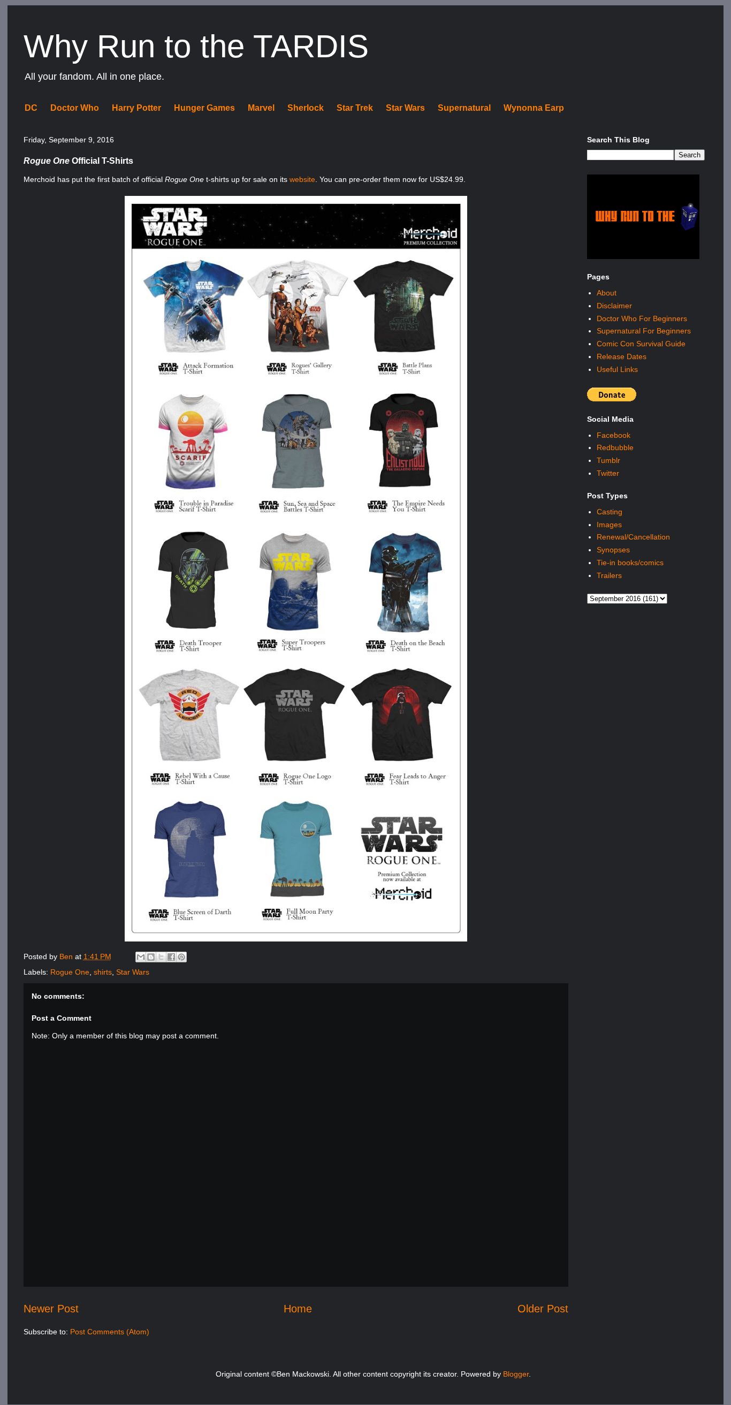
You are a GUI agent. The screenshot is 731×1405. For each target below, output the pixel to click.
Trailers (609, 575)
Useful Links (617, 369)
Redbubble (615, 447)
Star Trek (355, 107)
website (302, 179)
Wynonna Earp (534, 107)
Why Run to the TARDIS (196, 46)
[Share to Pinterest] (181, 957)
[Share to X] (161, 957)
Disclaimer (614, 305)
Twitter (608, 473)
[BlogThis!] (151, 957)
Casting (609, 511)
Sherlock (305, 107)
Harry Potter (136, 107)
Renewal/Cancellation (633, 537)
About (606, 292)
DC (31, 107)
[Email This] (140, 957)
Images (609, 524)
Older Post (542, 1309)
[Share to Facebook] (171, 957)
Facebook (613, 435)
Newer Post (51, 1309)
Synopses (613, 549)
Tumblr (608, 460)
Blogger (516, 1374)
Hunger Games (204, 107)
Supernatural (464, 107)
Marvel (261, 107)
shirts (103, 972)
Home (298, 1309)
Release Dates (621, 356)
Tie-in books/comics (630, 562)
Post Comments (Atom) (109, 1331)
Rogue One (69, 972)
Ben (67, 956)
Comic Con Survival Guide (641, 343)
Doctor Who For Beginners (642, 318)
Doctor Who (74, 107)
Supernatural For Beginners (644, 330)
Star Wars (405, 107)
